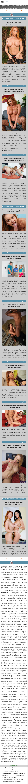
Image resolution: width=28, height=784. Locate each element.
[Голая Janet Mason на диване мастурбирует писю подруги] (14, 172)
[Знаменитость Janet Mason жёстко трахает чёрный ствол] (14, 467)
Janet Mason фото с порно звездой (14, 18)
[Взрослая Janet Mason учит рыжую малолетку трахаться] (14, 270)
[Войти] (7, 2)
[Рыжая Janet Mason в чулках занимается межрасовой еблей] (14, 113)
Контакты (14, 765)
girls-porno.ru (12, 775)
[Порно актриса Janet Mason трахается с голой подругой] (14, 526)
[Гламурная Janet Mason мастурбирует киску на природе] (14, 46)
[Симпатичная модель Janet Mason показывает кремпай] (14, 379)
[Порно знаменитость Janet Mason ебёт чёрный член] (14, 328)
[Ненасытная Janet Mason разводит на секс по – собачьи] (14, 223)
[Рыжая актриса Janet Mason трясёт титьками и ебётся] (14, 419)
